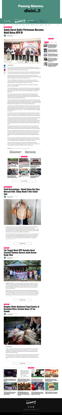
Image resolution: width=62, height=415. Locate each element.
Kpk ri (14, 148)
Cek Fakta (23, 24)
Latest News (16, 24)
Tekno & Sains (41, 24)
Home (12, 24)
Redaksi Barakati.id (33, 409)
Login (37, 409)
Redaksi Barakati (10, 314)
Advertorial (27, 24)
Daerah (49, 24)
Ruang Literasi (33, 24)
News (20, 24)
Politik (37, 24)
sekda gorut (28, 148)
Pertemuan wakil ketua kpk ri (20, 148)
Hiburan (46, 24)
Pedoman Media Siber (26, 409)
